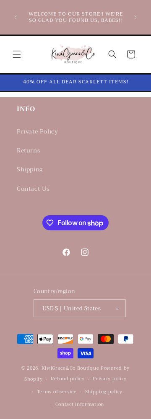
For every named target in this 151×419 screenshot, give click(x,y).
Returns (28, 150)
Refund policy (67, 379)
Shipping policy (104, 392)
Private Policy (37, 131)
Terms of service (57, 392)
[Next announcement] (135, 17)
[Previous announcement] (15, 17)
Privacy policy (110, 379)
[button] (17, 54)
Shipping (30, 169)
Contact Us (33, 189)
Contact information (79, 404)
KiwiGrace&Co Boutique (70, 368)
